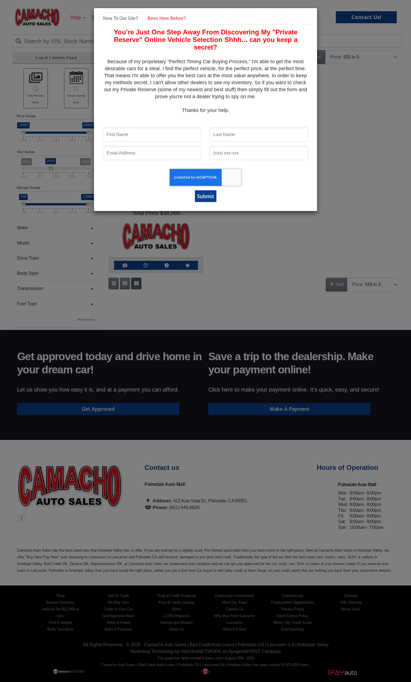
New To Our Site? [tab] (120, 18)
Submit (205, 196)
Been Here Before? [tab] (167, 18)
